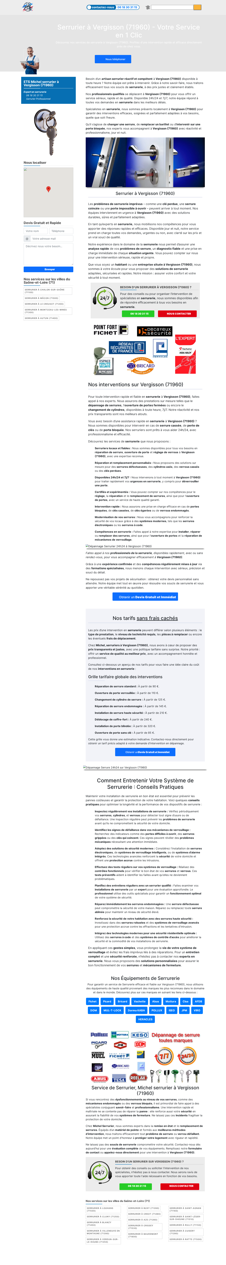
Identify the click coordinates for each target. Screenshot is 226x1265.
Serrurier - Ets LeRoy (170, 1255)
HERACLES (145, 1019)
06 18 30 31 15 (127, 7)
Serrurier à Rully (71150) (185, 1225)
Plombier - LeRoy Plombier (113, 1259)
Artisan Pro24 (194, 1255)
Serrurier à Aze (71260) (143, 1219)
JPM (184, 1010)
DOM (93, 1010)
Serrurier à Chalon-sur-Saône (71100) (45, 291)
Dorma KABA (136, 1010)
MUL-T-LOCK (112, 1010)
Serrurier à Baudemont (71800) (143, 1235)
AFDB (198, 1001)
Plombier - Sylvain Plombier (137, 1255)
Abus (155, 1001)
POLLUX (157, 1010)
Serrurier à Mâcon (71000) (41, 298)
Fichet (92, 1001)
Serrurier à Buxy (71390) (143, 1208)
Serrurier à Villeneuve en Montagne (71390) (103, 1232)
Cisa (185, 1001)
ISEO (172, 1010)
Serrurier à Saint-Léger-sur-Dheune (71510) (185, 1217)
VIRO (197, 1010)
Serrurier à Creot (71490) (144, 1214)
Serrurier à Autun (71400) (41, 318)
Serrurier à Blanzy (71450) (99, 1223)
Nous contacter (178, 313)
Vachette (140, 1001)
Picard (107, 1001)
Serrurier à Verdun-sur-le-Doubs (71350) (103, 1240)
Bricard (122, 1001)
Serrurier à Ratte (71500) (186, 1239)
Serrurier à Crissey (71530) (140, 1226)
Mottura (171, 1001)
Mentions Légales (85, 1255)
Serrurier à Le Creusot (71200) (44, 304)
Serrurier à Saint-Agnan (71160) (185, 1209)
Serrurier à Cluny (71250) (103, 1216)
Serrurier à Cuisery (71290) (182, 1232)
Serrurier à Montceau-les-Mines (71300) (46, 311)
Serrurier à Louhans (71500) (100, 1209)
